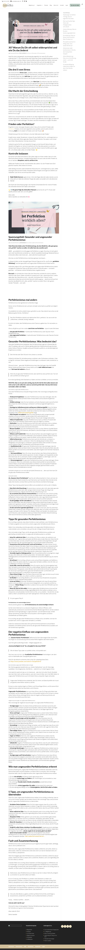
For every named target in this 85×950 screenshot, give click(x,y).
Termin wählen (47, 940)
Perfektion (11, 129)
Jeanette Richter (15, 53)
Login (66, 5)
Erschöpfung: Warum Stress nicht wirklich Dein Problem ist (69, 37)
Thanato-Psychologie (49, 938)
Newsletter (29, 937)
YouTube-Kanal (30, 933)
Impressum (11, 946)
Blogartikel (29, 929)
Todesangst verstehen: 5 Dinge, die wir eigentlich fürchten (69, 16)
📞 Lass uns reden (75, 5)
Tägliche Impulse (30, 935)
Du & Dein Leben (30, 242)
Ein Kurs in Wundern (31, 53)
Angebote (39, 5)
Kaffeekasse (29, 939)
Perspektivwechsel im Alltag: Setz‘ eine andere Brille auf (69, 43)
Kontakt (62, 5)
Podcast (46, 5)
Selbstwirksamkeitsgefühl (25, 412)
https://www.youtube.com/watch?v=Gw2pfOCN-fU (25, 661)
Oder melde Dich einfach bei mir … (35, 836)
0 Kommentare (41, 53)
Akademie (37, 946)
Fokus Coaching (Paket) (49, 933)
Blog (51, 5)
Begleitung (31, 5)
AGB (25, 946)
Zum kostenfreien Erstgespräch (51, 929)
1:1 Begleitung (47, 931)
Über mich (56, 5)
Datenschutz (19, 946)
